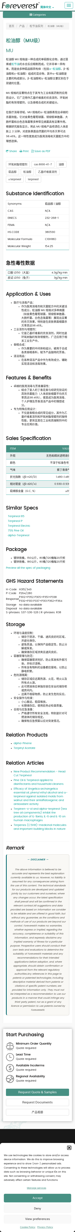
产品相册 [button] (37, 1112)
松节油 (15, 64)
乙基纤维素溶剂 (47, 172)
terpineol (33, 179)
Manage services (36, 1188)
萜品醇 (12, 172)
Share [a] (12, 151)
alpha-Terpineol (18, 535)
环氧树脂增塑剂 (17, 164)
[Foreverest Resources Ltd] (20, 3)
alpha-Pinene (23, 743)
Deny (37, 1208)
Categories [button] (39, 14)
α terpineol (14, 179)
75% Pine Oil (15, 530)
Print (25, 151)
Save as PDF (42, 151)
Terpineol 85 (16, 516)
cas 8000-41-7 (43, 164)
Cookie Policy (27, 1227)
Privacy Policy (45, 1227)
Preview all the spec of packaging (28, 568)
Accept (37, 1198)
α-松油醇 (55, 69)
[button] (69, 1148)
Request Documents (37, 1102)
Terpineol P (15, 521)
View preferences (37, 1219)
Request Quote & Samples (37, 1092)
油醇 (61, 164)
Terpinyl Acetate (24, 748)
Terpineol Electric (19, 526)
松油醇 (27, 172)
